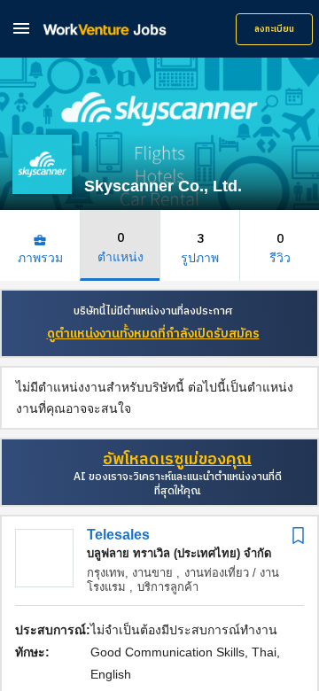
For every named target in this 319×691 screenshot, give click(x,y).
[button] (21, 28)
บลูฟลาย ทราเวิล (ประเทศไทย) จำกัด (179, 553)
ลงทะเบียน (274, 29)
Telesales (118, 534)
